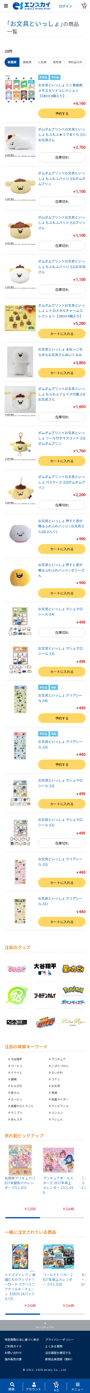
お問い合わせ (13, 1353)
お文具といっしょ (35, 23)
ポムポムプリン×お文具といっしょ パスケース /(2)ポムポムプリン (61, 482)
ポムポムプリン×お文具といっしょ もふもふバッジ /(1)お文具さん (61, 266)
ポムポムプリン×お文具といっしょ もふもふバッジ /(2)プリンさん (61, 222)
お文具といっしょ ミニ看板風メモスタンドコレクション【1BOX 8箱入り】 (60, 90)
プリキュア (58, 1059)
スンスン (57, 1112)
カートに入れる (62, 333)
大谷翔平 (16, 1059)
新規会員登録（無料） (59, 1359)
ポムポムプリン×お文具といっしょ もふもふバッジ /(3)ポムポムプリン (61, 178)
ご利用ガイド (13, 1346)
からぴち (16, 1086)
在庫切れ (62, 157)
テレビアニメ (60, 1106)
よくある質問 (53, 1346)
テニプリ (16, 1112)
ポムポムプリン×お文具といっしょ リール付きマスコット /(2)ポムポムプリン (61, 438)
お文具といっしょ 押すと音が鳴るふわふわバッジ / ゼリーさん (61, 570)
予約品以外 (75, 62)
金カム (15, 1092)
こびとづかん (60, 1066)
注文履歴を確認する (58, 1353)
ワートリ (16, 1066)
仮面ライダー (60, 1099)
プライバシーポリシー (59, 1339)
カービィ (16, 1099)
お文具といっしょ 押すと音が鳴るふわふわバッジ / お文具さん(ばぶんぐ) (61, 526)
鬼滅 (54, 1092)
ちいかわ (57, 1072)
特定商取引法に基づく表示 (22, 1339)
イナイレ (16, 1072)
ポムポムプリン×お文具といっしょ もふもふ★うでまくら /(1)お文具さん (61, 134)
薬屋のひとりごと (22, 1106)
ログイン (65, 6)
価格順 (27, 62)
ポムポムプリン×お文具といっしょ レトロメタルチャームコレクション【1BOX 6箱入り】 (61, 310)
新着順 (12, 62)
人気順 (42, 62)
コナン (55, 1079)
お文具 (55, 1086)
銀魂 (14, 1079)
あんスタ (16, 1119)
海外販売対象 (13, 1359)
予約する (62, 113)
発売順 (57, 62)
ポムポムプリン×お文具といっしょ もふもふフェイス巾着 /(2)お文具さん (61, 394)
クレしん (57, 1119)
